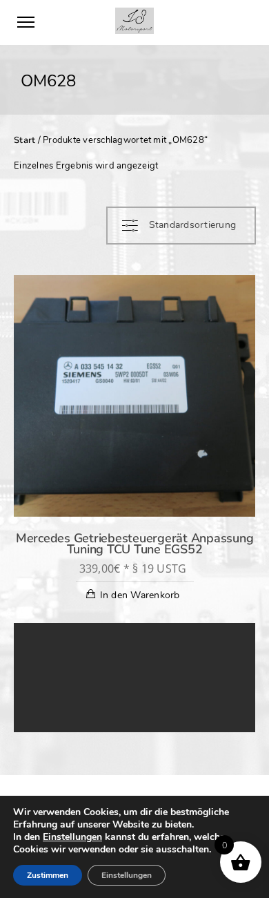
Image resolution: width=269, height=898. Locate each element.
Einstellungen (72, 837)
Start (24, 140)
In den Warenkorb (140, 595)
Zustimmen (47, 875)
